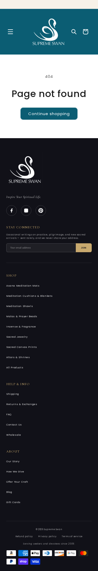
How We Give (15, 471)
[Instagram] (26, 210)
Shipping (12, 394)
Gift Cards (13, 502)
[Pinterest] (41, 210)
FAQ (8, 414)
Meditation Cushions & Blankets (29, 296)
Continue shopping (49, 113)
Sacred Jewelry (16, 336)
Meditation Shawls (19, 306)
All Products (14, 367)
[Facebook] (11, 210)
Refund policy (24, 536)
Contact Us (14, 424)
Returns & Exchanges (21, 404)
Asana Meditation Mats (23, 285)
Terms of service (72, 536)
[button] (10, 31)
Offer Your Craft (17, 481)
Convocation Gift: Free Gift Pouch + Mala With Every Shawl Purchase (52, 3)
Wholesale (13, 435)
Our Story (12, 461)
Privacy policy (47, 536)
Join (84, 248)
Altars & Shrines (18, 357)
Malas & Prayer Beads (21, 316)
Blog (9, 492)
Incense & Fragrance (21, 326)
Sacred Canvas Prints (21, 347)
